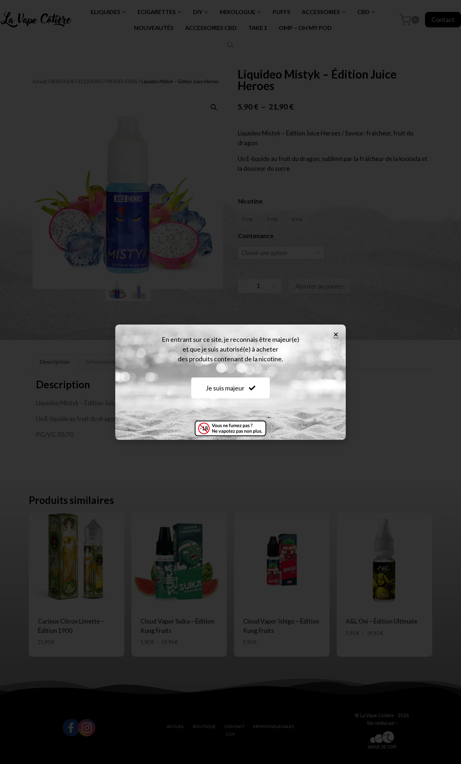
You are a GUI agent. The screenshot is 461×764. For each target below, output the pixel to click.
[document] (230, 382)
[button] (336, 334)
